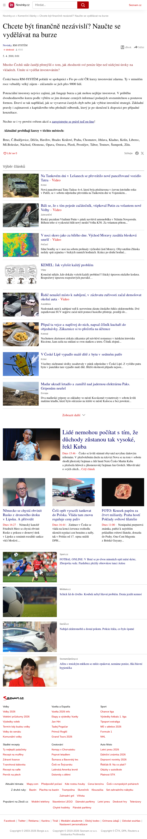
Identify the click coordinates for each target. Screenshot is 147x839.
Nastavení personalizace (73, 824)
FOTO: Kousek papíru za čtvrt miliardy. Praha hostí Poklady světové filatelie (121, 514)
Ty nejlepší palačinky (14, 749)
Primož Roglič (59, 731)
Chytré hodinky (61, 807)
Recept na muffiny (13, 754)
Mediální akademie (71, 820)
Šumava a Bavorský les (65, 759)
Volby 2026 (9, 711)
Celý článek (88, 469)
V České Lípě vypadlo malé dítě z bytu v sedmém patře (81, 354)
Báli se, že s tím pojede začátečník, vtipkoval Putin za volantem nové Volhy (91, 207)
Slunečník (83, 789)
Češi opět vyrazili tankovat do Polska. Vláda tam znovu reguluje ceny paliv (72, 514)
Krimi (43, 185)
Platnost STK (107, 774)
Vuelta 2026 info (61, 711)
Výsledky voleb (11, 721)
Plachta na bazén (49, 789)
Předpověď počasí (51, 783)
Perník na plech (12, 774)
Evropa (44, 393)
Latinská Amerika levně (65, 769)
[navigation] (4, 5)
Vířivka (81, 795)
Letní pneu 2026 (109, 749)
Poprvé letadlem (61, 754)
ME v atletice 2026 (110, 726)
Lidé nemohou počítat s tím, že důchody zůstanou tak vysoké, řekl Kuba (100, 439)
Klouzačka (97, 789)
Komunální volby (12, 736)
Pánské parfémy (82, 807)
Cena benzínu (96, 783)
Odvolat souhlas (131, 820)
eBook (128, 47)
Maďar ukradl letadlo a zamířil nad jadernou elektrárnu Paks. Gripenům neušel (85, 386)
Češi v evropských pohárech (123, 783)
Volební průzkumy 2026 (16, 716)
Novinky (7, 45)
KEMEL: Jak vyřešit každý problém (67, 264)
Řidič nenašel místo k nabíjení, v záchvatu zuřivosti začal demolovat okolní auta (91, 296)
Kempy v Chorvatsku (63, 749)
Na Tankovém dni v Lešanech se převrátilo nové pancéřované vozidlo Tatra (91, 177)
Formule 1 (106, 731)
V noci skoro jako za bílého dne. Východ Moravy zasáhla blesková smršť (89, 237)
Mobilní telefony (40, 801)
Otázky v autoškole (111, 769)
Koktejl (44, 334)
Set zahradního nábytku (119, 789)
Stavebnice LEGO (62, 801)
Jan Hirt (56, 721)
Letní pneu (104, 801)
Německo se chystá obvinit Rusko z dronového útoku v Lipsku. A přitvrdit (22, 514)
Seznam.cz (135, 5)
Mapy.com (32, 783)
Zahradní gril (67, 795)
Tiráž (55, 820)
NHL (102, 736)
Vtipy (43, 270)
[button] (21, 185)
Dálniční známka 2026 (113, 754)
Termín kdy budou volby (16, 726)
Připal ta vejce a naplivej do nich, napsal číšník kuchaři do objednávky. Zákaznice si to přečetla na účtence (83, 326)
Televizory (135, 801)
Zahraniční (46, 215)
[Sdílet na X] (142, 153)
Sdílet (141, 47)
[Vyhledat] (83, 5)
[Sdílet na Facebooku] (137, 153)
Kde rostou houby (75, 783)
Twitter (22, 820)
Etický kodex (92, 820)
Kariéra (45, 820)
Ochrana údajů (110, 820)
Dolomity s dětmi (61, 774)
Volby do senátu (12, 731)
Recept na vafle (12, 769)
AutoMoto (46, 304)
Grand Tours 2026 (62, 736)
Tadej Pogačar (60, 726)
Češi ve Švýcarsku (62, 764)
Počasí (44, 244)
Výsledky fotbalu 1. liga (113, 716)
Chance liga (107, 711)
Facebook (9, 820)
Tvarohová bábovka (14, 764)
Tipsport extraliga (110, 721)
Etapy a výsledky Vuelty (65, 716)
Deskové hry (120, 801)
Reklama (34, 820)
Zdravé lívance (11, 759)
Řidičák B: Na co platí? (113, 764)
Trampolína (68, 789)
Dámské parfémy (85, 801)
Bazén (32, 789)
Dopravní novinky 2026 (113, 759)
